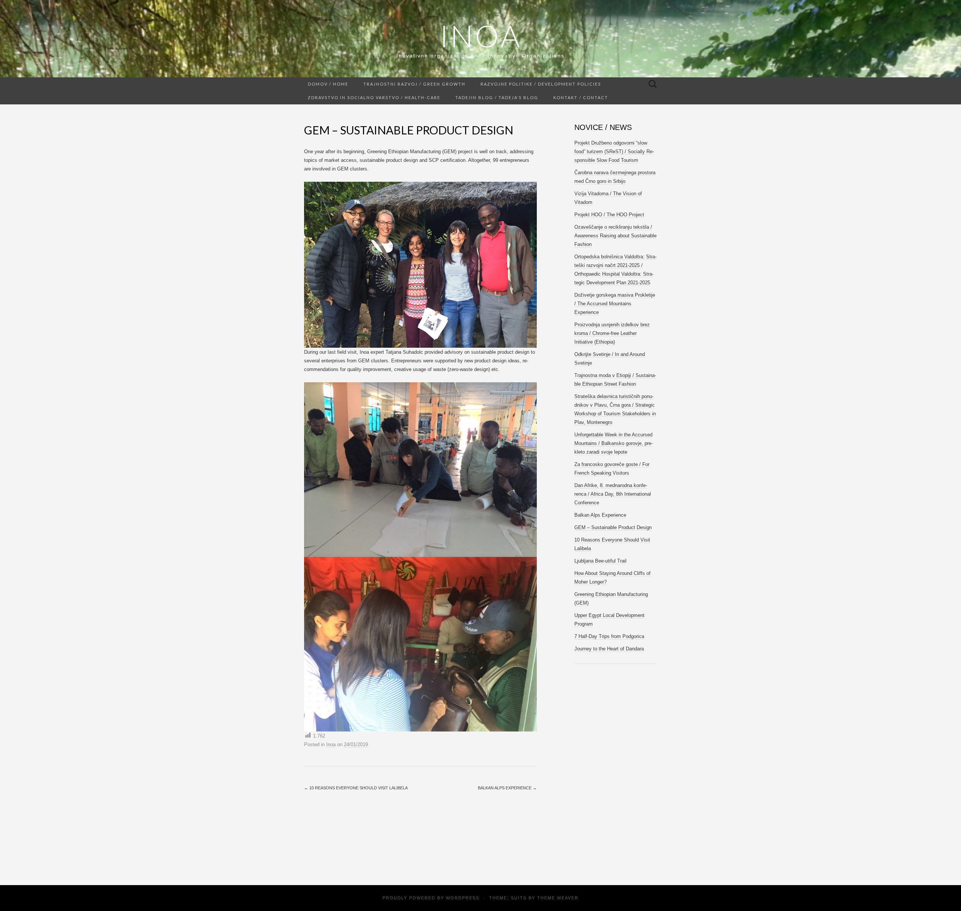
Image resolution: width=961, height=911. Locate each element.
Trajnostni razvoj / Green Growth (414, 83)
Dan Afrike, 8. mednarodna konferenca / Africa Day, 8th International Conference (612, 494)
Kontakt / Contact (580, 97)
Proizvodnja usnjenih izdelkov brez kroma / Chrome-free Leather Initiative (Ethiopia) (612, 333)
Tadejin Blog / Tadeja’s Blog (496, 97)
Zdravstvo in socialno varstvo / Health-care (374, 97)
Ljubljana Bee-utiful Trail (600, 561)
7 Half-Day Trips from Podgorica (609, 636)
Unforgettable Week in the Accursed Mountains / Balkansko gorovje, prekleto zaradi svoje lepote (613, 443)
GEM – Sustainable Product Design (613, 527)
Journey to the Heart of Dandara (609, 649)
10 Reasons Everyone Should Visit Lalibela (356, 788)
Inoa (481, 36)
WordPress (462, 898)
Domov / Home (328, 83)
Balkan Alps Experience (507, 788)
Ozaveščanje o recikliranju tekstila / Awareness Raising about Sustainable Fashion (615, 235)
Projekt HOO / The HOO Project (609, 214)
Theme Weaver (557, 898)
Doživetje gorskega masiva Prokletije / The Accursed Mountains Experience (614, 303)
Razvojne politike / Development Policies (540, 83)
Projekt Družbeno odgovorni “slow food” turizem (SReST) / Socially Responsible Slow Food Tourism (614, 151)
